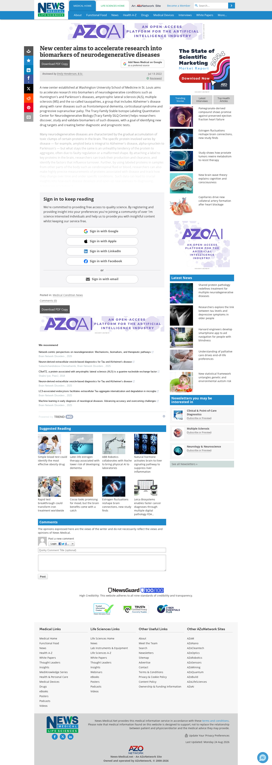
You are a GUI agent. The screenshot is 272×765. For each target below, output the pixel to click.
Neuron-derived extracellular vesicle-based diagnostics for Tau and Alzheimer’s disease (85, 381)
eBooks (43, 691)
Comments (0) (48, 300)
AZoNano (192, 643)
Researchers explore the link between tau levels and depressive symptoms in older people (216, 312)
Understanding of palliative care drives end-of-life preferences (215, 355)
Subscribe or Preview (199, 418)
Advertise (144, 662)
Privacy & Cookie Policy (153, 677)
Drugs (43, 686)
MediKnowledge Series (53, 672)
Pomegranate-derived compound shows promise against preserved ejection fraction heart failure (215, 114)
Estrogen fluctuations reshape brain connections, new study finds (116, 505)
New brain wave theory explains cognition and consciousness (213, 178)
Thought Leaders (49, 662)
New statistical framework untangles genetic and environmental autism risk (215, 377)
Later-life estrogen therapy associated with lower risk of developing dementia (85, 462)
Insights (44, 667)
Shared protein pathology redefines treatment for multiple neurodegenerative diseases (216, 290)
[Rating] (28, 60)
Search (143, 648)
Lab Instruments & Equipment (109, 648)
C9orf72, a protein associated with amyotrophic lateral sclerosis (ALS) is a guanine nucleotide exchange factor (98, 371)
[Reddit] (28, 98)
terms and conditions (215, 720)
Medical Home (82, 5)
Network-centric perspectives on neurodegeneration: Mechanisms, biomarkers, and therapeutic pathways (95, 352)
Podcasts (44, 701)
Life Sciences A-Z (100, 653)
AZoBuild (192, 677)
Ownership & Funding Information (160, 686)
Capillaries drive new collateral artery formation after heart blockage (215, 200)
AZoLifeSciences (197, 681)
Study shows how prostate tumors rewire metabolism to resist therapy (215, 156)
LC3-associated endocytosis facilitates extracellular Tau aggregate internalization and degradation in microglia (97, 391)
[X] (28, 88)
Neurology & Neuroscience (204, 446)
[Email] (28, 117)
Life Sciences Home (113, 5)
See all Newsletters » (184, 464)
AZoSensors (194, 662)
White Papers (47, 657)
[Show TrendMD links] (163, 416)
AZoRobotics (194, 657)
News (42, 648)
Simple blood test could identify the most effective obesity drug (52, 460)
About (142, 638)
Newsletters (146, 653)
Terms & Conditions (151, 672)
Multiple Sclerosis (198, 428)
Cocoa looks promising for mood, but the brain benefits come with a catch (84, 505)
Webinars (96, 672)
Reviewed (156, 78)
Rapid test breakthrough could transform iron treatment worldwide (51, 505)
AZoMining (193, 667)
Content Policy (147, 681)
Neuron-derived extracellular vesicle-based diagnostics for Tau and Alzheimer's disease (85, 361)
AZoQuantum (195, 672)
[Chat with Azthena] (262, 757)
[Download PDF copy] (28, 51)
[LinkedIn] (28, 70)
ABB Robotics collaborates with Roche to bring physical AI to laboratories (117, 462)
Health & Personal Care (53, 677)
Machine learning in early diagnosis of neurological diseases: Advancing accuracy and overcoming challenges (97, 401)
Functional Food (49, 643)
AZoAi (190, 686)
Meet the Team (148, 643)
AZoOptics (193, 653)
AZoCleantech (195, 648)
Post (43, 576)
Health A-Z (45, 653)
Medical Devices (49, 681)
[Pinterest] (28, 107)
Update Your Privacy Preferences (208, 735)
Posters (43, 696)
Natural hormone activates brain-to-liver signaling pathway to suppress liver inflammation (148, 464)
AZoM (190, 638)
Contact (143, 667)
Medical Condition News (68, 295)
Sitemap (144, 657)
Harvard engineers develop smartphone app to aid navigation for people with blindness (215, 334)
